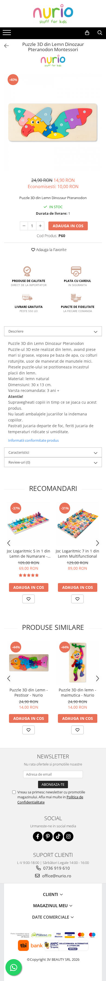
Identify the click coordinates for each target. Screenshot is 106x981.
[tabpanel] (53, 122)
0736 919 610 (56, 868)
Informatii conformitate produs (33, 440)
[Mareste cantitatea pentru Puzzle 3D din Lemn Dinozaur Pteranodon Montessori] (40, 226)
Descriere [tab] (15, 331)
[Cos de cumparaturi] (87, 32)
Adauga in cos (68, 225)
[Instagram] (68, 836)
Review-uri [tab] (19, 462)
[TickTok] (58, 836)
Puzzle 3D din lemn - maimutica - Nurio (77, 692)
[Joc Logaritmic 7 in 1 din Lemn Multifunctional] (77, 524)
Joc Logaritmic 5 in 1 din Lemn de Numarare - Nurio (28, 553)
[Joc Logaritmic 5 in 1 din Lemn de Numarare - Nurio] (28, 524)
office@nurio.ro (56, 875)
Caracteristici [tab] (18, 452)
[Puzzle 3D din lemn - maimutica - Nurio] (77, 663)
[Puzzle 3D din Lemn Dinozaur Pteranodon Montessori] (53, 122)
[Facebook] (37, 836)
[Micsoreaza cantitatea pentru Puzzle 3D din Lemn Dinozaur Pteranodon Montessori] (24, 226)
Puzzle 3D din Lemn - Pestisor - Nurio (29, 692)
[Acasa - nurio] (53, 13)
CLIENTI (51, 894)
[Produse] (7, 34)
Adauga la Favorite (51, 249)
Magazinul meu (51, 905)
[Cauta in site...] (100, 32)
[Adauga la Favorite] (28, 599)
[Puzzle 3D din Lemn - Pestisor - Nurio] (28, 663)
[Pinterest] (48, 836)
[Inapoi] (4, 46)
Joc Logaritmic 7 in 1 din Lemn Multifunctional (77, 553)
